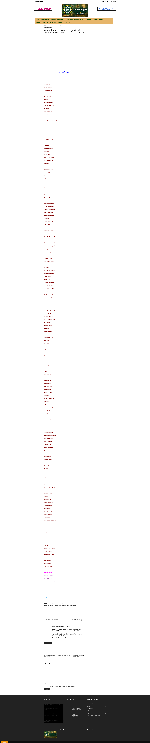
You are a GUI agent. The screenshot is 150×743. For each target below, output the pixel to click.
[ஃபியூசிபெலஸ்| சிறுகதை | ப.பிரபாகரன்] (68, 704)
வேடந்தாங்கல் (75, 605)
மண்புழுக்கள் (51, 605)
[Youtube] (65, 637)
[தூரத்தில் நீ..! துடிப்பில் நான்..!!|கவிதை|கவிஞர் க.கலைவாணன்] (78, 649)
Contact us (101, 741)
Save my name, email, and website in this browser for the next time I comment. (60, 686)
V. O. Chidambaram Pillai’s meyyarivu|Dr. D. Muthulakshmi (52, 721)
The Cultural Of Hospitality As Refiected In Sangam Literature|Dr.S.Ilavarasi (52, 705)
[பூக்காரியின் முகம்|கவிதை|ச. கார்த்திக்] (64, 649)
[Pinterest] (50, 35)
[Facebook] (45, 35)
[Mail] (57, 637)
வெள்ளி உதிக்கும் (69, 605)
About (105, 741)
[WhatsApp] (53, 35)
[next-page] (46, 658)
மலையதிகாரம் (64, 605)
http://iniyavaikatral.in (55, 627)
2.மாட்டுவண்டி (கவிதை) (48, 594)
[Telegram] (59, 637)
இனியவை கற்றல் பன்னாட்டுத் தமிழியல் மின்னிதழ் (51, 32)
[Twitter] (47, 35)
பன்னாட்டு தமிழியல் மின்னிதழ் (72, 603)
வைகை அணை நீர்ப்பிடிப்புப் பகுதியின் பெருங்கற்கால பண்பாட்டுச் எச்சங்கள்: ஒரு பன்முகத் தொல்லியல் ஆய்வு (53, 717)
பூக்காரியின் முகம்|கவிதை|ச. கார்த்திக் (64, 655)
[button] (114, 20)
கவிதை (54, 603)
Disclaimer (96, 741)
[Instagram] (55, 637)
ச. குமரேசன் (64, 603)
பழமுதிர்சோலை (79, 603)
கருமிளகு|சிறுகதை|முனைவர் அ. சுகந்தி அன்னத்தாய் (51, 709)
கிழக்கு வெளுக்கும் (59, 603)
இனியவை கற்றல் (49, 603)
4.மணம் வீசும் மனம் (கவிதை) (49, 600)
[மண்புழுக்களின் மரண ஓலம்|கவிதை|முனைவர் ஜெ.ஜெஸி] (50, 649)
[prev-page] (44, 658)
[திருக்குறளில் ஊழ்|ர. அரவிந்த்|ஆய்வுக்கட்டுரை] (68, 715)
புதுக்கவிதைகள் (50, 27)
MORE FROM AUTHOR (57, 643)
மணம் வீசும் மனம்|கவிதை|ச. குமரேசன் (51, 619)
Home (45, 25)
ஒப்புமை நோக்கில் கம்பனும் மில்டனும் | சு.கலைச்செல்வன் (77, 620)
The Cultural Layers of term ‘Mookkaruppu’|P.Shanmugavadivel (50, 712)
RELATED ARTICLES (48, 643)
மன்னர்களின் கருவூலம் (58, 605)
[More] (55, 35)
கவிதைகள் (48, 25)
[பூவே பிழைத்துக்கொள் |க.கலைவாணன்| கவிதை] (68, 710)
